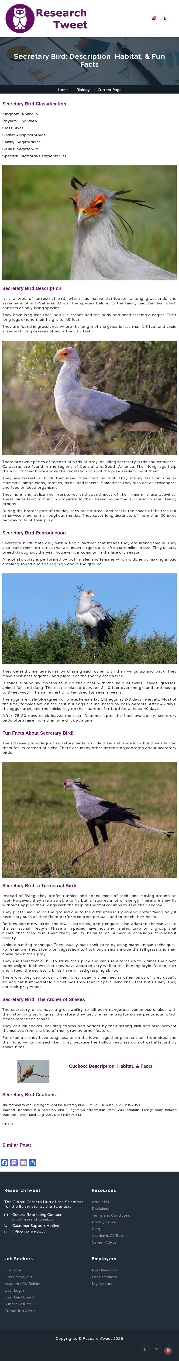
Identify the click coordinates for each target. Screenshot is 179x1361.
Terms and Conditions (111, 1215)
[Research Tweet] (46, 18)
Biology (83, 89)
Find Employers (18, 1277)
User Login (14, 1290)
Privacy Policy (104, 1222)
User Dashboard (19, 1297)
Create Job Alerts (20, 1311)
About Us (100, 1202)
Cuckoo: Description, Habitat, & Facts (111, 1066)
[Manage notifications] (168, 1350)
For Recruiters (104, 1277)
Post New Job (104, 1270)
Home (63, 89)
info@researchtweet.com (34, 1219)
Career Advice (104, 1242)
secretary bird (73, 1105)
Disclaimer (101, 1208)
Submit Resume (18, 1304)
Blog (96, 1229)
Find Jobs (13, 1270)
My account (102, 1283)
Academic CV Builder (110, 1235)
